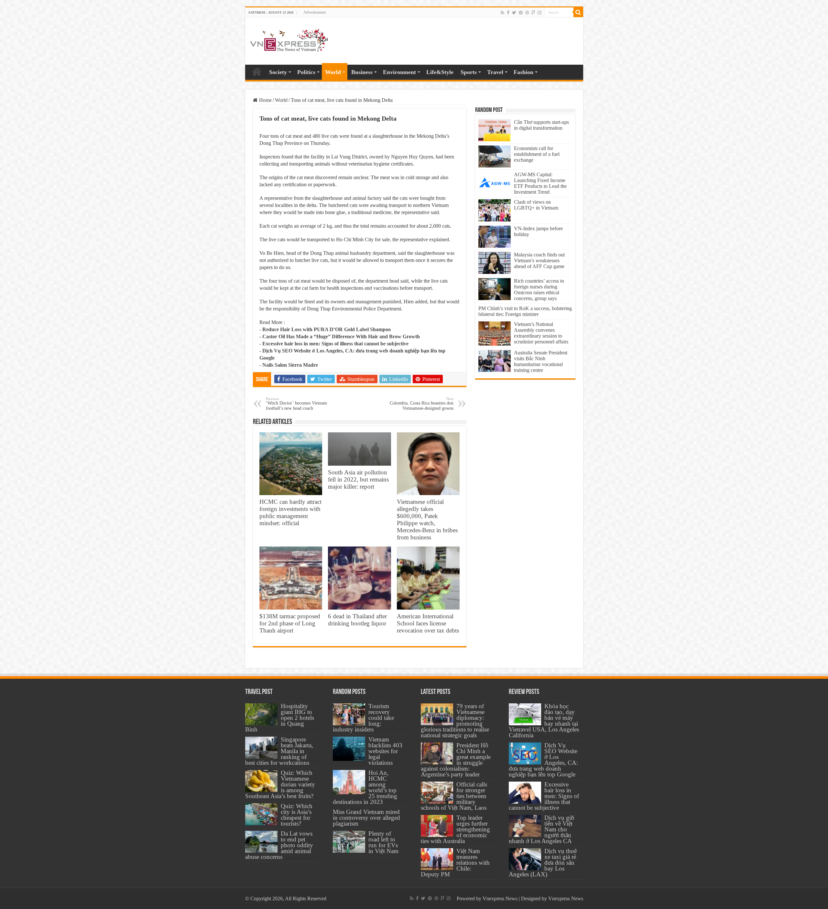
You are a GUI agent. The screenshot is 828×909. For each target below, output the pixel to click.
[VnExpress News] (289, 41)
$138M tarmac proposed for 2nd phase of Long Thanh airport (289, 623)
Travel (495, 72)
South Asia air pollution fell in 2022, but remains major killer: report (358, 479)
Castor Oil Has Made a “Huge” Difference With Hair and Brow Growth (341, 336)
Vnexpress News (500, 898)
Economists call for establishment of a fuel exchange (537, 154)
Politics (306, 72)
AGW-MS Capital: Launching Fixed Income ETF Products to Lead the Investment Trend (540, 183)
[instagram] (539, 12)
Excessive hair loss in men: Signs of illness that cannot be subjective (335, 343)
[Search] (578, 12)
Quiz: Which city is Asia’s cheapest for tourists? (296, 815)
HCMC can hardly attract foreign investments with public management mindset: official (290, 512)
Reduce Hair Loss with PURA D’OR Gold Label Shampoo (326, 329)
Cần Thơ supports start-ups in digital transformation (541, 125)
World (333, 72)
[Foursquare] (533, 12)
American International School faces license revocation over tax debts (428, 623)
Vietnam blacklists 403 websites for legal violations (385, 751)
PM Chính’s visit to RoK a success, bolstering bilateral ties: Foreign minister (525, 311)
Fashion (523, 72)
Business (362, 72)
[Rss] (502, 12)
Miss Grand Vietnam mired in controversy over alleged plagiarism (366, 817)
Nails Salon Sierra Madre (290, 365)
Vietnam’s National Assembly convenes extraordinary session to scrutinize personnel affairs (541, 332)
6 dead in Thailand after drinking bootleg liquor (357, 620)
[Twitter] (514, 12)
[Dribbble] (527, 12)
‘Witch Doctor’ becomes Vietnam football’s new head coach (296, 404)
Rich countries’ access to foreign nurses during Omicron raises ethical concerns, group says (539, 289)
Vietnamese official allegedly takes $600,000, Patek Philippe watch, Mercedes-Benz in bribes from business (427, 519)
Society (278, 72)
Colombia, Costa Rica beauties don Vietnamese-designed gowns (421, 404)
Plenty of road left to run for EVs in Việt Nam (383, 842)
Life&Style (439, 72)
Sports (469, 72)
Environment (399, 72)
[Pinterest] (520, 12)
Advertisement (314, 12)
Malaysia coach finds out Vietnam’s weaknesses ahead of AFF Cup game (539, 260)
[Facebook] (508, 12)
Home (256, 71)
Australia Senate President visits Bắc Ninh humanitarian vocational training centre (540, 361)
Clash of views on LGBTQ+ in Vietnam (536, 205)
